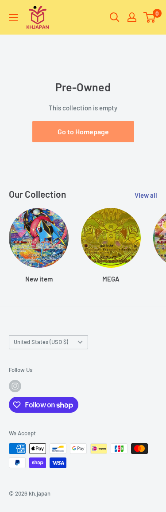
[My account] (131, 17)
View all (146, 195)
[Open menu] (13, 17)
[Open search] (115, 17)
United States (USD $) (41, 341)
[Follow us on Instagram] (15, 386)
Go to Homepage (83, 131)
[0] (149, 17)
